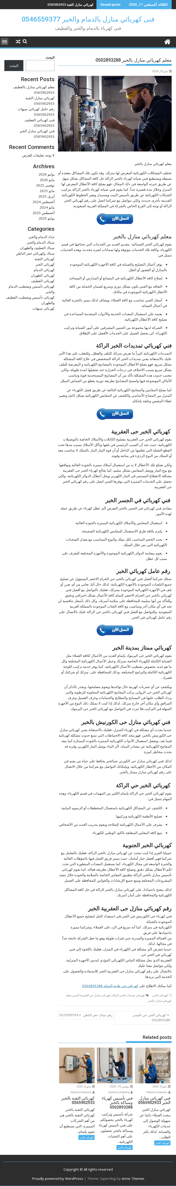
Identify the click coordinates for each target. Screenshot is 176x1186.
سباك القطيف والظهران (37, 247)
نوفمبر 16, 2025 (120, 1086)
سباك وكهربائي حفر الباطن (35, 253)
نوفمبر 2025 (45, 185)
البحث (50, 57)
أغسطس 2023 (44, 212)
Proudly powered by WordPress (57, 1178)
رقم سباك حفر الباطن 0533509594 (86, 1015)
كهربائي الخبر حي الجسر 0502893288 (151, 1017)
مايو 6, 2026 (160, 1086)
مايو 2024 (47, 207)
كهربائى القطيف (43, 280)
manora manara (157, 1092)
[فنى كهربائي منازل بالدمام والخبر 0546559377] (167, 41)
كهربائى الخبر (160, 995)
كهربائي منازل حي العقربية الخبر (91, 995)
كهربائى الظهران (43, 275)
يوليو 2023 (46, 218)
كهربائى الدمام (44, 269)
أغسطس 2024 (44, 201)
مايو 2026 (47, 179)
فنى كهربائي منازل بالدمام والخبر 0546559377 (88, 19)
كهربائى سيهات (44, 308)
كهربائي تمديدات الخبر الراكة (128, 995)
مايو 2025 (47, 190)
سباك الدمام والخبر (41, 242)
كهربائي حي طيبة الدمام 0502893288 (110, 985)
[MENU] (4, 41)
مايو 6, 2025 (84, 1086)
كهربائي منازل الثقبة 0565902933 (70, 4)
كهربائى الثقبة (45, 258)
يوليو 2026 (46, 174)
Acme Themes (133, 1178)
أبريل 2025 (46, 196)
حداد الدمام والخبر (41, 236)
